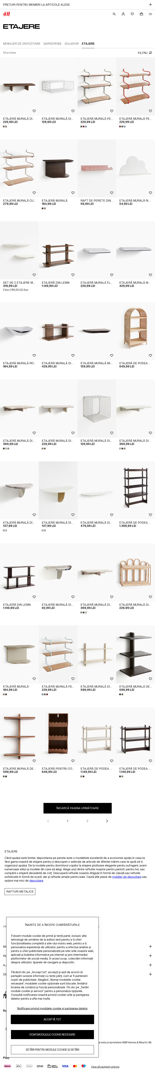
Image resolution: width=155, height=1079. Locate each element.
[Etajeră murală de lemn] (135, 654)
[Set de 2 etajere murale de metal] (19, 250)
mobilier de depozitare (126, 876)
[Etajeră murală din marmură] (19, 408)
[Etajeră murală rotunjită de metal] (19, 331)
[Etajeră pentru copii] (58, 736)
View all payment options (105, 1066)
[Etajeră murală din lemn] (19, 86)
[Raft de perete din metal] (97, 168)
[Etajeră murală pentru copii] (97, 86)
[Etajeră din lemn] (58, 250)
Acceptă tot (52, 1019)
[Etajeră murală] (58, 168)
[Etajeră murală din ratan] (135, 572)
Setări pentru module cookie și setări (52, 1049)
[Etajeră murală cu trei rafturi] (19, 168)
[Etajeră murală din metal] (97, 490)
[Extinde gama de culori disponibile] (5, 126)
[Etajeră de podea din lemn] (135, 490)
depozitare (36, 880)
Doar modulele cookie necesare (52, 1034)
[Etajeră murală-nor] (135, 168)
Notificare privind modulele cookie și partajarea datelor (52, 1008)
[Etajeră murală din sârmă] (58, 86)
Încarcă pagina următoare (77, 808)
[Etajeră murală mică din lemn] (97, 331)
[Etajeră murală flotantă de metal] (97, 250)
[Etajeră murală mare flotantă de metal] (135, 250)
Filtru (142, 52)
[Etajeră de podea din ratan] (135, 331)
